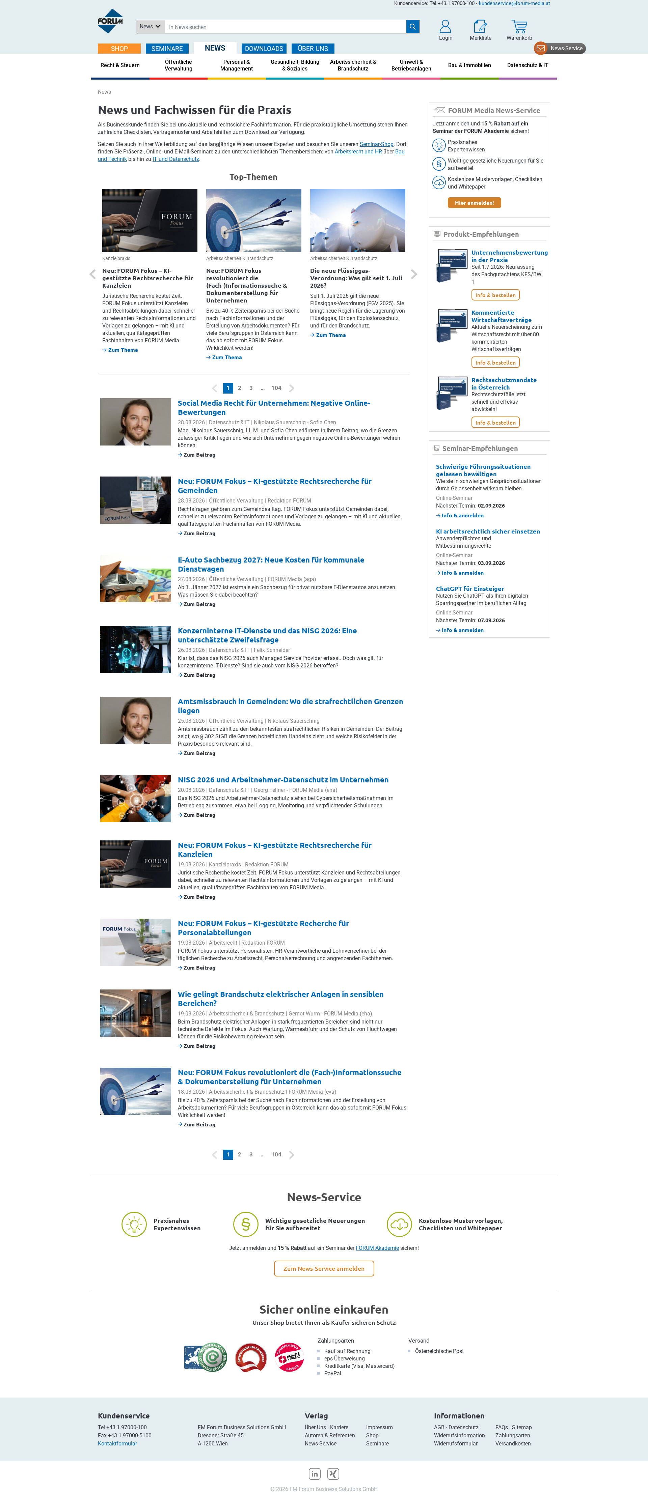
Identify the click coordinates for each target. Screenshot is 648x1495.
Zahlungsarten (336, 1340)
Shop (372, 1435)
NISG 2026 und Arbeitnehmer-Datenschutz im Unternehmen (283, 779)
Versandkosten (513, 1443)
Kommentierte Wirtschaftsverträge (501, 315)
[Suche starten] (412, 26)
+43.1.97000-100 (126, 1427)
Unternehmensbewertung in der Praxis (509, 255)
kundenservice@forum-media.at (514, 3)
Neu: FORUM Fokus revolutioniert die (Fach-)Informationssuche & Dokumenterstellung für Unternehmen (246, 285)
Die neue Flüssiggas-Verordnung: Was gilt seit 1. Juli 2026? (356, 277)
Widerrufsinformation (459, 1435)
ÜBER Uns (313, 49)
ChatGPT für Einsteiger (470, 588)
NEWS (215, 48)
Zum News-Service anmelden (324, 1268)
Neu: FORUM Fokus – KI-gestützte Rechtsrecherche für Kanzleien (147, 277)
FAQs (501, 1427)
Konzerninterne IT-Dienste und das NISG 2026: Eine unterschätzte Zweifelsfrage (267, 635)
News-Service (567, 48)
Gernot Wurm (304, 1013)
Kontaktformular (117, 1443)
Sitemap (522, 1427)
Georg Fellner (269, 790)
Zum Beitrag (199, 454)
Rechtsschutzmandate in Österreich (504, 383)
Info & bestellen (496, 294)
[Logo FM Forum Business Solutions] (110, 21)
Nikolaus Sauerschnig (280, 422)
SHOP (119, 49)
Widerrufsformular (456, 1443)
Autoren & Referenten (330, 1435)
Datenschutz (464, 1427)
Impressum (379, 1427)
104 (276, 387)
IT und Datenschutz (176, 159)
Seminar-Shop (377, 144)
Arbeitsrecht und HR (358, 151)
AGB (439, 1427)
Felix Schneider (272, 650)
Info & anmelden (462, 515)
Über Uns (315, 1427)
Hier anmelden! (474, 202)
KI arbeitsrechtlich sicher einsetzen (488, 531)
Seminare (377, 1443)
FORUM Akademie (377, 1248)
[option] (150, 271)
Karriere (339, 1427)
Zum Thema (123, 349)
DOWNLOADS (264, 49)
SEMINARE (167, 49)
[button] (446, 30)
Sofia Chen (323, 422)
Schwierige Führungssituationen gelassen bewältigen (483, 470)
